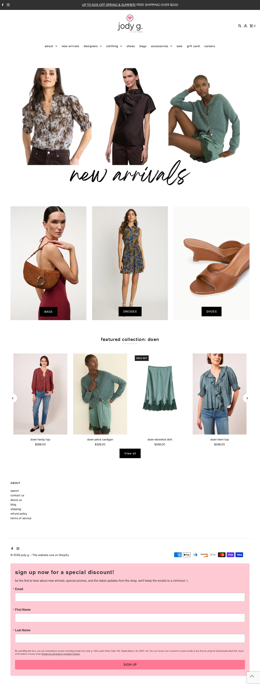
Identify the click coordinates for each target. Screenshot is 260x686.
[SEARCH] (239, 25)
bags (143, 46)
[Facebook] (2, 5)
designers (91, 46)
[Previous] (13, 398)
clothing (112, 46)
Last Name (22, 630)
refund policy (18, 513)
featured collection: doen (130, 339)
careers (209, 46)
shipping (15, 509)
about (49, 46)
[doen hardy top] (40, 394)
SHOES (211, 311)
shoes (131, 46)
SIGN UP (130, 664)
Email (19, 588)
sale (179, 46)
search (14, 490)
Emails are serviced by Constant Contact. (61, 653)
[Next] (247, 398)
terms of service (20, 518)
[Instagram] (8, 5)
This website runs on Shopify (50, 555)
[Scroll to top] (252, 676)
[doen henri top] (220, 394)
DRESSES (130, 311)
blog (13, 504)
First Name (23, 609)
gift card (193, 46)
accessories (159, 46)
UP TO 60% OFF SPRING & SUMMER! (109, 5)
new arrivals (70, 46)
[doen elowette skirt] (160, 394)
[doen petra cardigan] (100, 394)
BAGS (48, 311)
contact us (17, 495)
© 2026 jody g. (20, 555)
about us (16, 500)
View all (130, 453)
